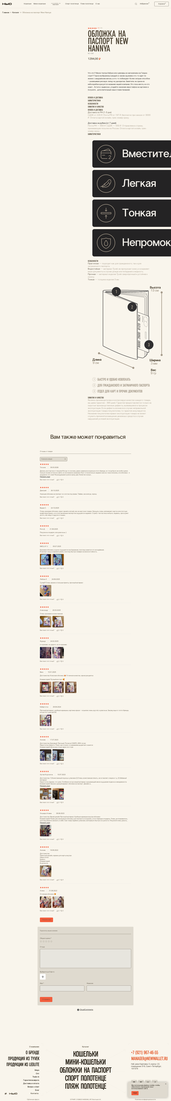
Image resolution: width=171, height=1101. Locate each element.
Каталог (15, 12)
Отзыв (42, 947)
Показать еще (45, 477)
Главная (5, 12)
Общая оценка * (45, 938)
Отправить (46, 999)
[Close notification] (166, 1084)
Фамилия (90, 983)
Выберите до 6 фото (47, 972)
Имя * (42, 983)
